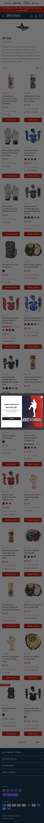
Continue (11, 418)
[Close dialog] (42, 397)
